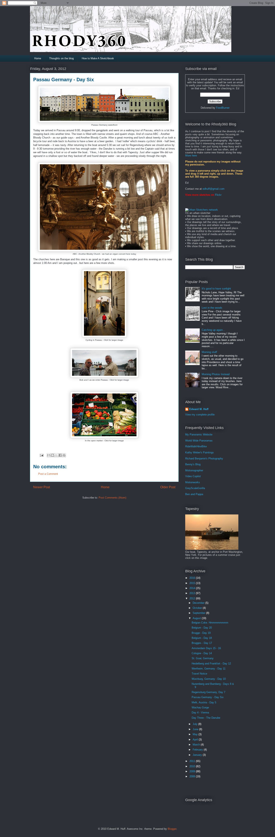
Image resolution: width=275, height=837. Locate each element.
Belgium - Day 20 (202, 627)
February (198, 749)
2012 (192, 598)
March (197, 744)
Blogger (172, 828)
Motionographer (194, 470)
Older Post (167, 487)
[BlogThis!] (53, 455)
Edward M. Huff (198, 409)
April (196, 739)
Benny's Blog (193, 464)
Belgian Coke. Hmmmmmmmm (210, 622)
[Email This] (49, 455)
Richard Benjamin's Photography (204, 458)
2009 (192, 771)
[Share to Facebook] (60, 455)
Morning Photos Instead (216, 374)
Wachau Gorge (200, 707)
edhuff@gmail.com (213, 188)
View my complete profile (200, 414)
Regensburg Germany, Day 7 (208, 692)
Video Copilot (193, 476)
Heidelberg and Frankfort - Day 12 (211, 663)
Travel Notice (199, 673)
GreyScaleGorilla (195, 488)
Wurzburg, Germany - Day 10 (209, 678)
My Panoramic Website (198, 434)
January (198, 754)
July (195, 724)
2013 (192, 593)
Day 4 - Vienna (200, 712)
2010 (192, 766)
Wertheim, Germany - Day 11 (208, 668)
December (199, 602)
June (196, 729)
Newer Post (41, 487)
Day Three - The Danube (206, 717)
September (199, 612)
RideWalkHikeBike (196, 446)
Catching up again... (213, 329)
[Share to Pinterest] (64, 455)
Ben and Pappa (194, 494)
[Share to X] (56, 455)
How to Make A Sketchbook (98, 58)
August (197, 618)
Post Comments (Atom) (112, 497)
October (198, 607)
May (195, 734)
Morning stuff (209, 352)
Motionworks (192, 482)
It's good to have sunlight (216, 288)
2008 (192, 776)
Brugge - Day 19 (201, 632)
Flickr (218, 194)
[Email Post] (41, 454)
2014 (192, 588)
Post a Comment (48, 473)
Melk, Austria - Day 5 (204, 702)
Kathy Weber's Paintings (199, 452)
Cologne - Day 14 (202, 653)
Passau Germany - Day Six (208, 697)
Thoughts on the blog (61, 58)
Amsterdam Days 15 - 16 (206, 648)
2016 (192, 577)
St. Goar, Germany (203, 658)
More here (191, 155)
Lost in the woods (212, 307)
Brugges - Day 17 (202, 642)
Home (37, 58)
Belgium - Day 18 (202, 637)
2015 (192, 583)
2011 (192, 761)
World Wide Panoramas (199, 440)
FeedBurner (223, 107)
